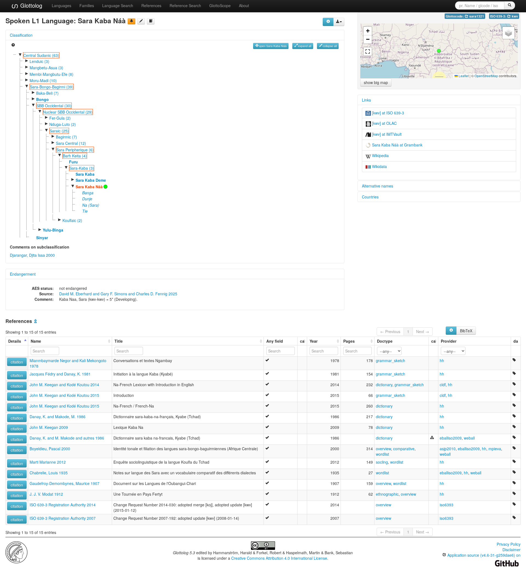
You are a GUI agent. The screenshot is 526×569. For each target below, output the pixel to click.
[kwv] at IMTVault (386, 134)
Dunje (87, 198)
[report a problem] (131, 21)
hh (442, 360)
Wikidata (379, 166)
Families (86, 5)
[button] (439, 51)
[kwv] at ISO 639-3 (387, 112)
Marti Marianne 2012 (48, 462)
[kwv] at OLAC (384, 123)
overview (383, 448)
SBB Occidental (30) (54, 105)
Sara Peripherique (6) (75, 149)
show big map (376, 82)
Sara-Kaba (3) (81, 168)
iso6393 (446, 504)
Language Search (117, 5)
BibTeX (466, 330)
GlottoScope (220, 5)
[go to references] (151, 21)
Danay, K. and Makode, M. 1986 (57, 416)
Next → (422, 331)
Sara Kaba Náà (89, 186)
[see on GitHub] (141, 21)
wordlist (382, 454)
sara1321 (476, 16)
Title (119, 341)
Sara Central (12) (71, 143)
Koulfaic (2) (72, 220)
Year (314, 341)
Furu (73, 161)
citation (17, 362)
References (151, 5)
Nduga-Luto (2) (62, 124)
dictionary (384, 384)
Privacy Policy (509, 544)
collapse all (330, 46)
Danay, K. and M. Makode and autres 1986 (67, 438)
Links (366, 100)
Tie (85, 211)
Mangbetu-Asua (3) (46, 67)
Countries (370, 197)
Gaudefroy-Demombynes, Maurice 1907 (64, 483)
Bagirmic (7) (66, 137)
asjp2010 (448, 448)
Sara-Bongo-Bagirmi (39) (51, 86)
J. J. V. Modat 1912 (46, 494)
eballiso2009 (451, 438)
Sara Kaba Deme (91, 180)
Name (36, 341)
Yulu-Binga (53, 230)
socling (382, 462)
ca (302, 341)
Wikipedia (380, 155)
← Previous (390, 331)
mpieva (494, 448)
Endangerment (23, 274)
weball (469, 438)
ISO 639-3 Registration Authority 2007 (63, 518)
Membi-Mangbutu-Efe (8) (51, 74)
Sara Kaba (85, 174)
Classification (21, 35)
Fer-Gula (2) (60, 118)
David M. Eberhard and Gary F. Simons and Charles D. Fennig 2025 (118, 293)
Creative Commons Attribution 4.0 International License (279, 558)
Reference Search (185, 5)
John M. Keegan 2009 (49, 427)
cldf (443, 384)
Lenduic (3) (39, 61)
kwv (514, 16)
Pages (349, 341)
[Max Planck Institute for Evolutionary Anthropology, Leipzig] (16, 551)
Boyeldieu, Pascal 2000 (50, 448)
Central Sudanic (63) (41, 55)
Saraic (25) (59, 131)
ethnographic (387, 494)
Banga (87, 192)
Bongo (42, 99)
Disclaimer (511, 549)
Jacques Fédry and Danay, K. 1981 (60, 374)
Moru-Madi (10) (43, 80)
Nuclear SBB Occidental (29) (68, 112)
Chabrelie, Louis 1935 (49, 472)
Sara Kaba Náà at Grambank (396, 145)
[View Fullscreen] (368, 51)
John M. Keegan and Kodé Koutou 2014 (64, 384)
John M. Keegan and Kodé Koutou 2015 (64, 395)
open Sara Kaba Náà (273, 46)
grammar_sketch (390, 360)
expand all (304, 46)
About (244, 5)
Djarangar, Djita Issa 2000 (32, 255)
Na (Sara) (90, 205)
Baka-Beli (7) (47, 93)
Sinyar (42, 237)
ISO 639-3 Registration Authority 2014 (63, 504)
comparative (403, 448)
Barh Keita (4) (75, 155)
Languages (61, 5)
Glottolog (30, 5)
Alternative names (377, 186)
